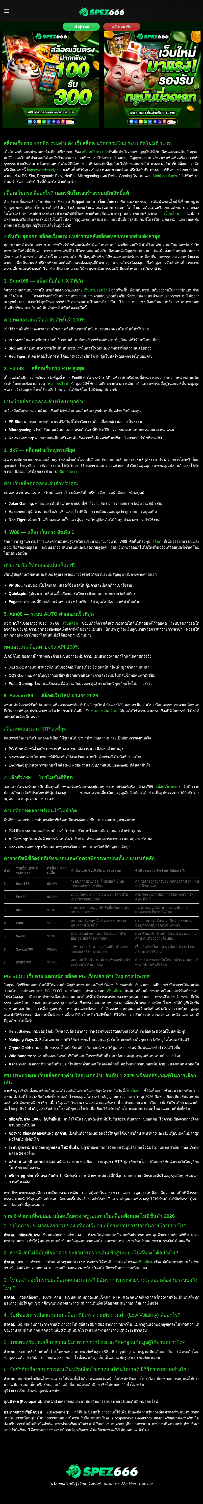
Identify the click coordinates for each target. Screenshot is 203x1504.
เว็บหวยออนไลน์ (97, 290)
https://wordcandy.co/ (44, 170)
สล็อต (156, 541)
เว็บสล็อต (171, 213)
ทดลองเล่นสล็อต (104, 711)
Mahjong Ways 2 (166, 176)
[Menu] (6, 11)
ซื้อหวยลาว (68, 471)
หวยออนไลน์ (58, 384)
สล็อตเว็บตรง (92, 152)
